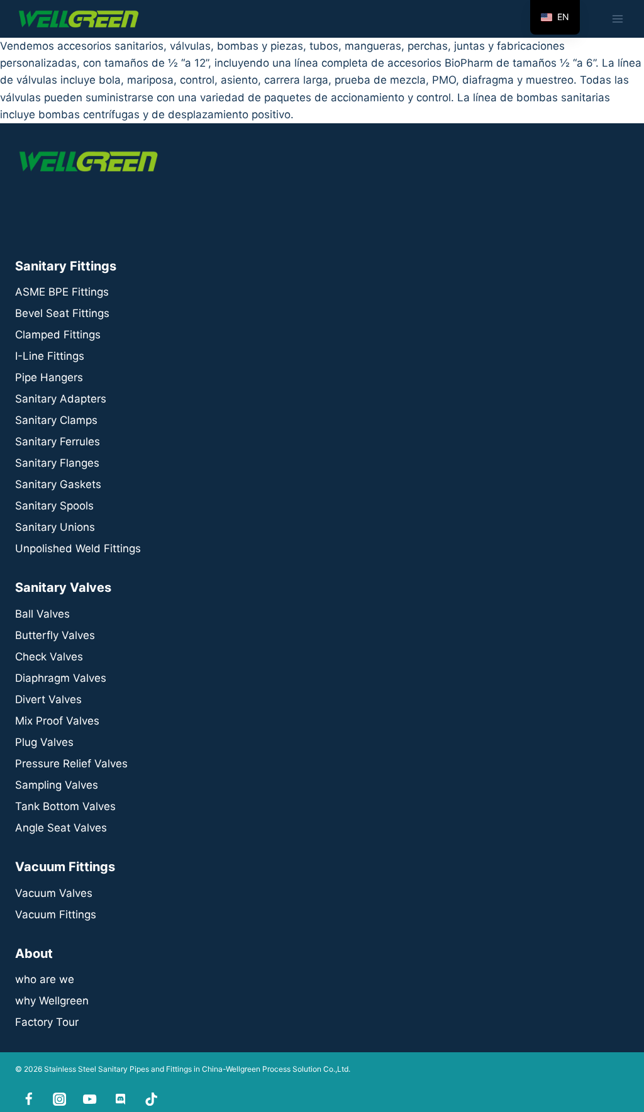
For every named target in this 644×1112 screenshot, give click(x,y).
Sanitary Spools (54, 505)
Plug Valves (44, 742)
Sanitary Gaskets (58, 484)
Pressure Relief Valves (71, 763)
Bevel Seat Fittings (62, 313)
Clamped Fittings (58, 334)
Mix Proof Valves (57, 720)
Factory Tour (47, 1022)
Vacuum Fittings (55, 914)
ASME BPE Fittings (62, 292)
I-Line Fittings (49, 356)
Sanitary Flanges (57, 463)
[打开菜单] (617, 18)
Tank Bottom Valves (65, 806)
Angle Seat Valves (61, 827)
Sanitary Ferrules (57, 441)
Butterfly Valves (55, 635)
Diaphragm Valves (60, 678)
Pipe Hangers (49, 377)
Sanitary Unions (55, 527)
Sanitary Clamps (56, 420)
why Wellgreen (52, 1000)
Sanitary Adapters (60, 398)
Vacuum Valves (53, 893)
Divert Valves (48, 699)
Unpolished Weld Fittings (78, 548)
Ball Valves (42, 614)
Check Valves (49, 656)
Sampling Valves (56, 785)
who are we (44, 979)
